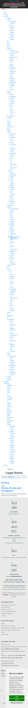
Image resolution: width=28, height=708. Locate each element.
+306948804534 (11, 655)
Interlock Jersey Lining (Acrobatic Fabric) (13, 449)
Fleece (12, 257)
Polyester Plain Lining (12, 427)
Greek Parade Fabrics (9, 378)
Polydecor (13, 134)
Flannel (12, 84)
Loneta (12, 103)
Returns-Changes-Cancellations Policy (10, 630)
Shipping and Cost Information (8, 605)
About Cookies (4, 634)
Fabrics (6, 16)
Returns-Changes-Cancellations (8, 611)
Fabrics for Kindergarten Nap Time (13, 298)
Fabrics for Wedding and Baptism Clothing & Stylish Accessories (13, 328)
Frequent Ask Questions (7, 613)
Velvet (12, 94)
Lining (11, 200)
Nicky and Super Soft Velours (12, 216)
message (5, 594)
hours (2, 653)
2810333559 (14, 651)
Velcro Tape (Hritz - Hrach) (9, 392)
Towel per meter (11, 62)
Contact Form (7, 644)
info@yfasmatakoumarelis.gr (12, 648)
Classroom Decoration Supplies (13, 290)
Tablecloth (13, 82)
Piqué (11, 66)
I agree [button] (17, 696)
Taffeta (12, 189)
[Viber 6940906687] (10, 665)
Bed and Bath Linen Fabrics (9, 45)
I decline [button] (17, 699)
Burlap (12, 185)
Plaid (11, 178)
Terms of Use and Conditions (11, 489)
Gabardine (13, 96)
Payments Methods (5, 607)
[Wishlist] (20, 469)
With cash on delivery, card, (14, 557)
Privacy (5, 482)
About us (3, 623)
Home (4, 477)
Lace (11, 25)
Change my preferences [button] (17, 702)
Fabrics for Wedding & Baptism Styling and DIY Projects (12, 344)
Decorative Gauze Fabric (13, 155)
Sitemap (4, 615)
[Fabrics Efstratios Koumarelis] (14, 237)
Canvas (12, 98)
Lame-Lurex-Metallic (12, 182)
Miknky (12, 223)
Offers (6, 465)
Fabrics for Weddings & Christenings (10, 315)
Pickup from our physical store (14, 543)
